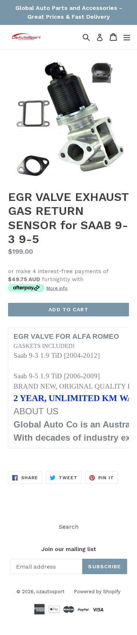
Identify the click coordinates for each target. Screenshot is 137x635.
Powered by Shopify (97, 591)
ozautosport (50, 591)
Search (69, 526)
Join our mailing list (68, 549)
